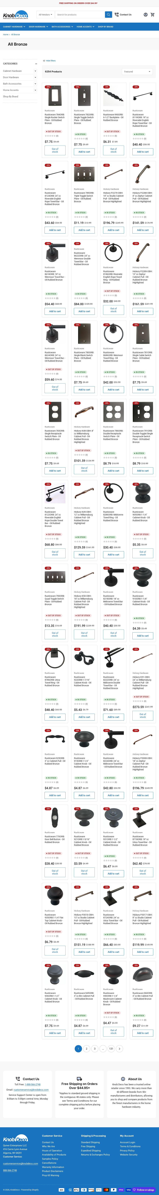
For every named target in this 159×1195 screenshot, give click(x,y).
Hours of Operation (52, 1150)
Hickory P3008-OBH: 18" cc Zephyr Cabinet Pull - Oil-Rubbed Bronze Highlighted (142, 764)
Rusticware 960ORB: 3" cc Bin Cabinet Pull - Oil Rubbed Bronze (143, 996)
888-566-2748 (10, 1170)
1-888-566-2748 (32, 1084)
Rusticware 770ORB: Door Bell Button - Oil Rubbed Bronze (55, 839)
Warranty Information (53, 1167)
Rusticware (50, 110)
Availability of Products (54, 1154)
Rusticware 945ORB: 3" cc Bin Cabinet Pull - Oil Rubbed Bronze (84, 996)
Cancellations (49, 1163)
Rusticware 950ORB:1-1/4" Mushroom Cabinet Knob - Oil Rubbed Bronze (112, 999)
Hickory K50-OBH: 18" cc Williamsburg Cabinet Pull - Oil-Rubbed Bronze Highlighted (83, 602)
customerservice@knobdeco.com (31, 1089)
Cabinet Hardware (13, 27)
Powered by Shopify (30, 1190)
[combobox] (84, 14)
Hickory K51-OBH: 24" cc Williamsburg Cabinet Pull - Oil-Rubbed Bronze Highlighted (142, 683)
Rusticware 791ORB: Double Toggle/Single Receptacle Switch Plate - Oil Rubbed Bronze (143, 436)
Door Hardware (37, 27)
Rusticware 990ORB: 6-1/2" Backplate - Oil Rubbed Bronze (113, 117)
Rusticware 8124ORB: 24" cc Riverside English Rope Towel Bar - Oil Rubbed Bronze (54, 198)
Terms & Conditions (130, 1146)
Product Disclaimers (52, 1171)
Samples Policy (50, 1158)
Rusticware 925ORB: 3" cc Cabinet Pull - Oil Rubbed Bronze (55, 761)
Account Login (127, 1142)
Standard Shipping (90, 1142)
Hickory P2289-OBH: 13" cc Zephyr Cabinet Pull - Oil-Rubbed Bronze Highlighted (142, 277)
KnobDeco (15, 1190)
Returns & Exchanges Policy (95, 1154)
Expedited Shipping (91, 1150)
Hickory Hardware (111, 189)
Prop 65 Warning (50, 1175)
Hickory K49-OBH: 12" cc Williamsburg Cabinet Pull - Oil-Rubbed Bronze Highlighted (83, 517)
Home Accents (84, 27)
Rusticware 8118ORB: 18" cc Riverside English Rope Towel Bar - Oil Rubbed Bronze (142, 120)
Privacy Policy (127, 1150)
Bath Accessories (61, 27)
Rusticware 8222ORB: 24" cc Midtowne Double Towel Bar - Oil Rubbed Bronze (111, 683)
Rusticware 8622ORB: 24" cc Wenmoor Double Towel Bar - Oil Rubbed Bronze (82, 259)
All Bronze (15, 34)
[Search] (108, 15)
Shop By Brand (105, 27)
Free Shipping (88, 1146)
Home (5, 34)
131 (111, 1048)
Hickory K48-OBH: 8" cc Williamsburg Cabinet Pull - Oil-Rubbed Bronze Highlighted (84, 436)
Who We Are (48, 1146)
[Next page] (119, 1048)
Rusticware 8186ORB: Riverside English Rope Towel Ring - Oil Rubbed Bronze (112, 277)
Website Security (128, 1154)
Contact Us (126, 14)
